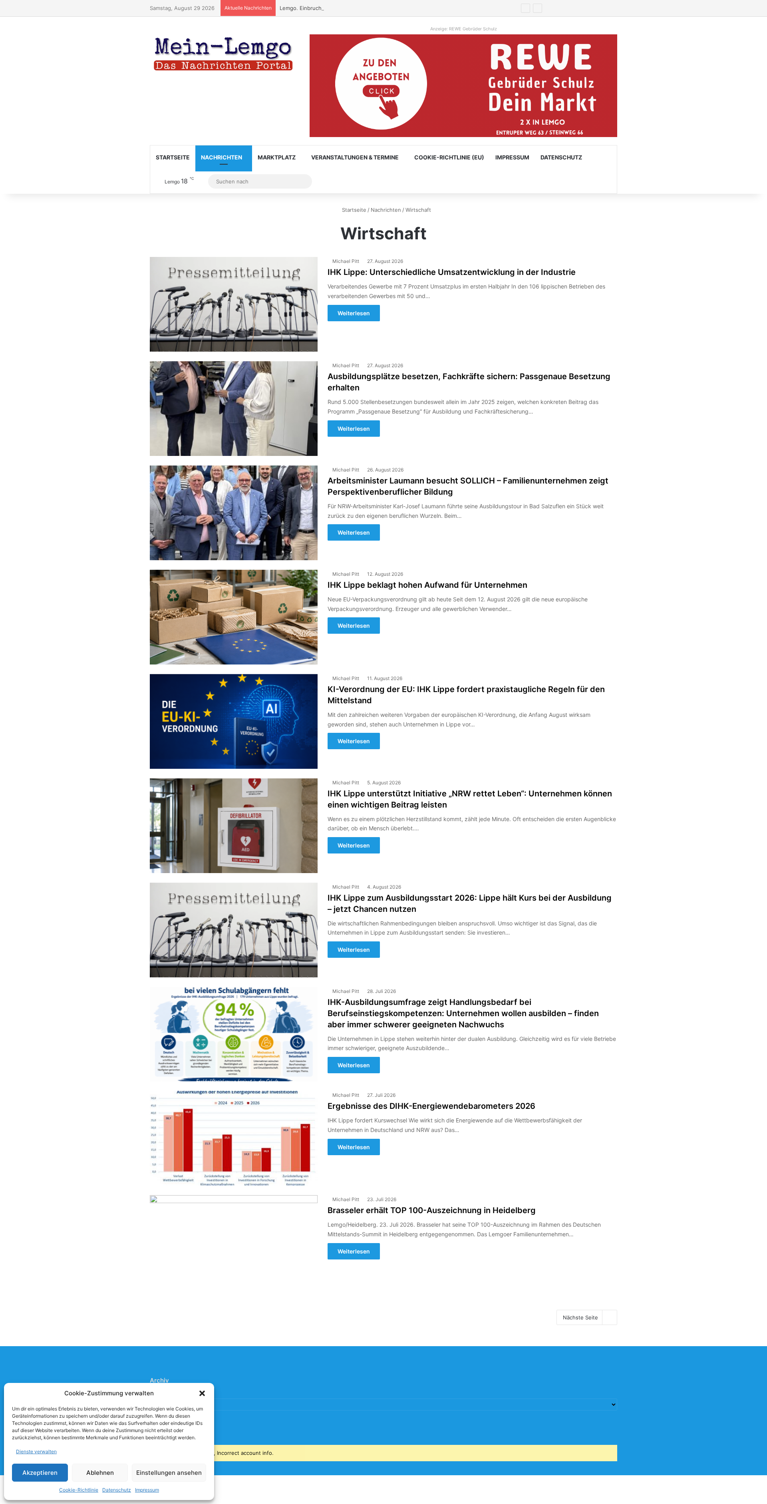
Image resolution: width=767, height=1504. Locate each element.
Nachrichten (221, 157)
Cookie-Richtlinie (78, 1490)
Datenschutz (116, 1490)
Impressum (147, 1490)
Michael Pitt (345, 261)
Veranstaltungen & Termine (355, 157)
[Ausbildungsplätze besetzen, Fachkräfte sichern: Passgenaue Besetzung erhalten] (234, 408)
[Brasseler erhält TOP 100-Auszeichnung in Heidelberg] (234, 1242)
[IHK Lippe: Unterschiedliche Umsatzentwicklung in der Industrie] (234, 304)
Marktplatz (277, 157)
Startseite (173, 157)
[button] (202, 1393)
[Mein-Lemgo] (224, 55)
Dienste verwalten (36, 1451)
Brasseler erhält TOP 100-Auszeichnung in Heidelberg (432, 1210)
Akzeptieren (40, 1472)
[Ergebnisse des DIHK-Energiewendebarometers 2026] (234, 1138)
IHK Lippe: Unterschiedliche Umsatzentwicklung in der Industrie (452, 272)
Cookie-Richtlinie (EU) (449, 157)
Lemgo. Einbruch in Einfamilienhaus (324, 8)
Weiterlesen (354, 313)
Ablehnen (100, 1472)
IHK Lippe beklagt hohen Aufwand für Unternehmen (427, 585)
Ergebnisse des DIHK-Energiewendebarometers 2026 (431, 1106)
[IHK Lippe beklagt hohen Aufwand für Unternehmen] (234, 617)
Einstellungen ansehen (169, 1472)
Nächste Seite (580, 1317)
